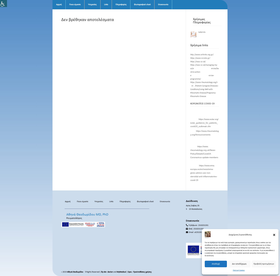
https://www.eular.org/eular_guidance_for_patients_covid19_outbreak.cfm (204, 123)
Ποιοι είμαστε (75, 4)
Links (106, 4)
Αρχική (59, 4)
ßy (102, 272)
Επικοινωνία (163, 4)
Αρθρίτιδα (201, 32)
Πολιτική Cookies (239, 270)
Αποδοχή (216, 264)
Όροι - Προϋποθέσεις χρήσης (140, 272)
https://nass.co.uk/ (198, 62)
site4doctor (108, 272)
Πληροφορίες (121, 4)
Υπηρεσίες (92, 4)
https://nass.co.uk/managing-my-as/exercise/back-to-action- (204, 68)
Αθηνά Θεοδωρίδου (75, 272)
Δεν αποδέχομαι (239, 264)
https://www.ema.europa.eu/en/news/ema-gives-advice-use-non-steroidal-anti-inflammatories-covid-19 (203, 172)
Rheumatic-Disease (198, 96)
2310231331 (203, 225)
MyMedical (121, 272)
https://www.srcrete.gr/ (200, 58)
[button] (274, 234)
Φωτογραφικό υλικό (142, 4)
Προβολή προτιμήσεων (263, 264)
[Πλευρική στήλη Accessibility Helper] (3, 3)
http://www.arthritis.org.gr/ (202, 55)
